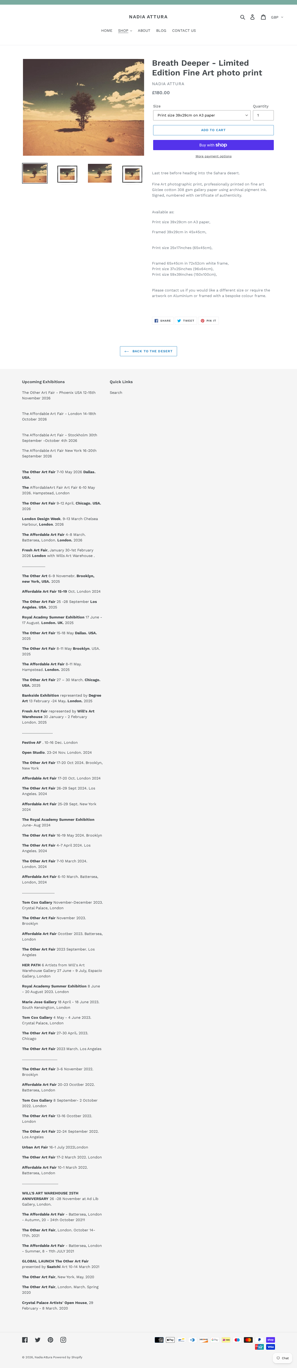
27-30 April (50, 1033)
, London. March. (54, 1287)
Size (157, 106)
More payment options (214, 156)
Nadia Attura (148, 16)
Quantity (260, 106)
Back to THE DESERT (152, 351)
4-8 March (53, 534)
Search (116, 392)
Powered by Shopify (67, 1357)
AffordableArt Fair (46, 487)
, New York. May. (53, 1277)
